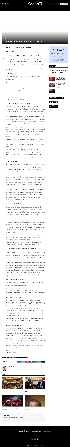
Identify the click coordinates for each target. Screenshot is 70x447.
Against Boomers (6, 390)
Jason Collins (17, 357)
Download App (59, 9)
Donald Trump (11, 357)
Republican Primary (24, 357)
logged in (12, 417)
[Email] (3, 61)
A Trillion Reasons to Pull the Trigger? (10, 408)
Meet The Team (31, 442)
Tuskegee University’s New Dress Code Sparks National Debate (61, 84)
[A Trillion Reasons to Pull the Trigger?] (12, 401)
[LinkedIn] (3, 56)
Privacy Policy (39, 442)
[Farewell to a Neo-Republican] (35, 401)
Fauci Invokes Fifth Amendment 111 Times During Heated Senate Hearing (61, 78)
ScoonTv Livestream (22, 9)
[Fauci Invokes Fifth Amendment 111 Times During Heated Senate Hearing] (52, 79)
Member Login (50, 9)
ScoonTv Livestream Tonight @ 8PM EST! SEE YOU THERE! (57, 71)
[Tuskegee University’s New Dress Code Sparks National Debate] (52, 85)
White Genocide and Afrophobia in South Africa (34, 391)
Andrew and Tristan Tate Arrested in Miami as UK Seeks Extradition (61, 91)
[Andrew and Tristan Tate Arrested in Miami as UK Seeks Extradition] (52, 91)
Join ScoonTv (64, 3)
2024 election (5, 357)
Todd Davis (11, 366)
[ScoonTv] (35, 3)
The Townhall (10, 9)
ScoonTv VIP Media (33, 9)
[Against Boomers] (12, 383)
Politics (5, 38)
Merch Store (42, 9)
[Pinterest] (3, 58)
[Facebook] (3, 50)
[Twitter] (3, 53)
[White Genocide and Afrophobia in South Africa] (35, 383)
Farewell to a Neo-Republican (31, 408)
